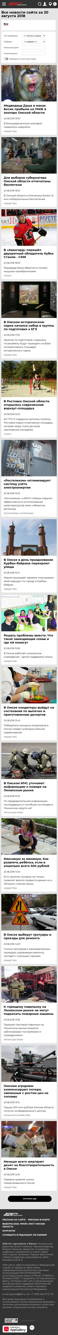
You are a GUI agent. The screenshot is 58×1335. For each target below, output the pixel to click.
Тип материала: (11, 36)
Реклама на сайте (14, 1219)
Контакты (8, 1230)
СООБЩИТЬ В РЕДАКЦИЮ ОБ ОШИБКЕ (24, 1235)
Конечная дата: (11, 53)
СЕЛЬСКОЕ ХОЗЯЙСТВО (17, 1115)
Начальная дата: (11, 47)
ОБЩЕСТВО (10, 131)
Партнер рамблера (28, 1320)
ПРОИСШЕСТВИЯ (13, 812)
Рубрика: (8, 42)
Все (6, 24)
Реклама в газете (39, 1219)
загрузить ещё (29, 1199)
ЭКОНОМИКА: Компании (18, 513)
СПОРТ (7, 276)
